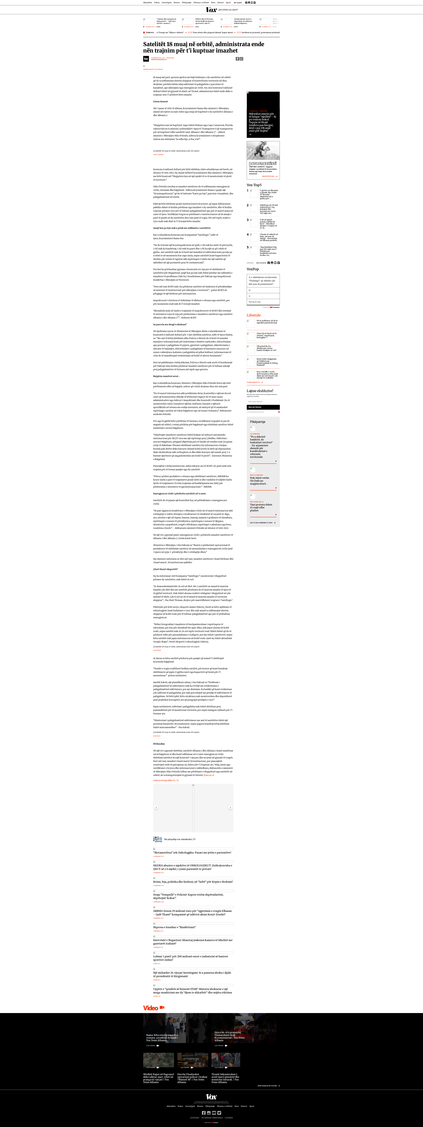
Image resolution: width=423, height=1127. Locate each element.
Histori (220, 2)
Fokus (157, 2)
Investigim (167, 2)
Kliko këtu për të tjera (268, 176)
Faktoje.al (209, 775)
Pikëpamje (186, 2)
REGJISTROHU (255, 407)
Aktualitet (147, 2)
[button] (230, 808)
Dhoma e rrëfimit (201, 2)
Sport (228, 2)
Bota (213, 2)
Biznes (177, 2)
